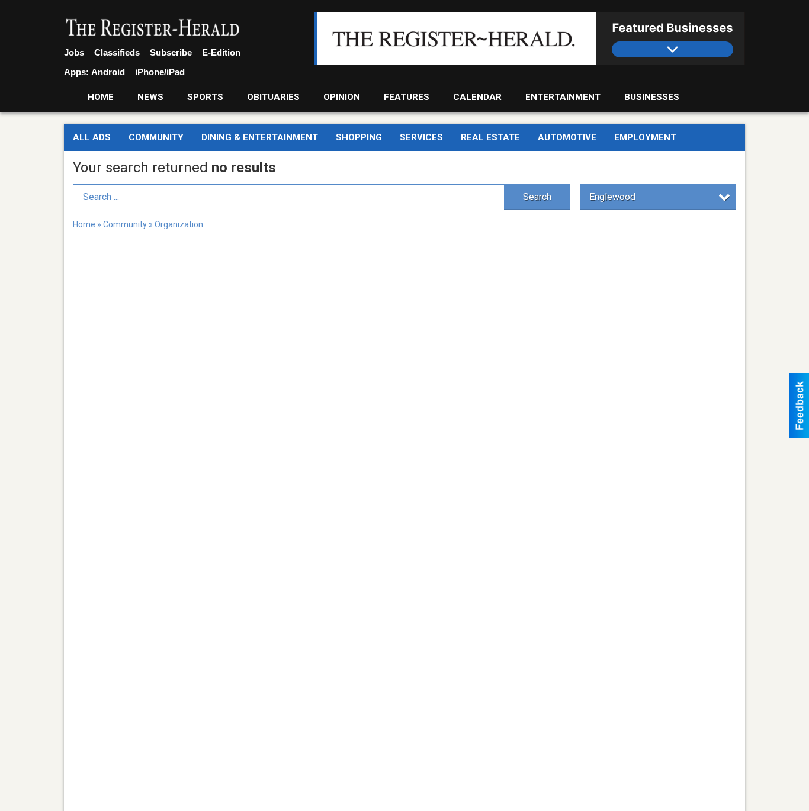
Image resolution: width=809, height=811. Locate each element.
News (150, 97)
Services (421, 137)
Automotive (567, 137)
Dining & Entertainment (259, 137)
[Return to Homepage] (153, 28)
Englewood (612, 196)
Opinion (341, 97)
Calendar (477, 97)
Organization (179, 224)
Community (156, 137)
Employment (645, 137)
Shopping (359, 137)
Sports (205, 97)
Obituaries (273, 97)
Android (108, 72)
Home (101, 97)
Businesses (651, 97)
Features (406, 97)
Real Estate (490, 137)
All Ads (92, 137)
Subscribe (171, 52)
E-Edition (221, 52)
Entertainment (563, 97)
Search (537, 196)
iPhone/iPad (160, 72)
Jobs (74, 52)
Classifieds (117, 52)
